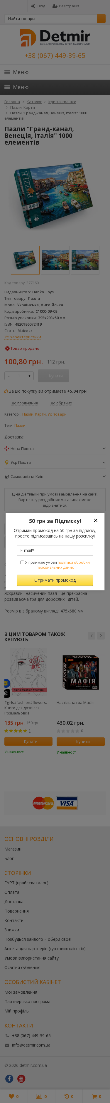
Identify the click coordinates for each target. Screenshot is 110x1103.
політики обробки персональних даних (63, 565)
